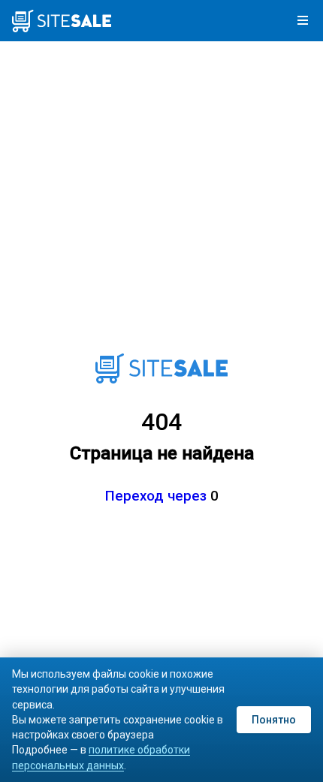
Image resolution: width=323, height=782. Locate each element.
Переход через (156, 496)
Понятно (274, 720)
